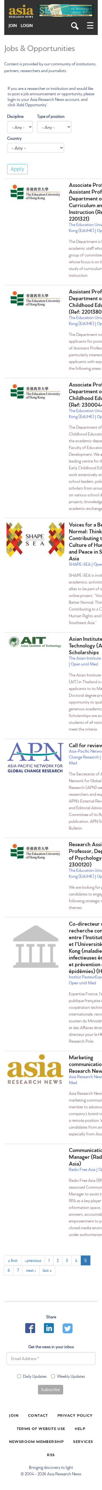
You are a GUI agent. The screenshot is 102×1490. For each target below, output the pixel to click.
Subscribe (50, 1389)
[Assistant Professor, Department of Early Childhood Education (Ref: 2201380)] (35, 299)
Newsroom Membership (36, 1441)
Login (27, 25)
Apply (17, 168)
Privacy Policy (75, 1415)
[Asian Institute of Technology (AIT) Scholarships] (35, 642)
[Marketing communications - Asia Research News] (35, 1069)
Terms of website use (41, 1428)
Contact (38, 1415)
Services (83, 1441)
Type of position (51, 116)
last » (47, 1270)
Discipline (15, 116)
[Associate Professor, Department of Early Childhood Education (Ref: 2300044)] (35, 392)
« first (13, 1260)
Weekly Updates (71, 1376)
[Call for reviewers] (35, 757)
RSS (51, 1454)
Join (12, 25)
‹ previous (33, 1260)
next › (31, 1270)
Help (80, 1428)
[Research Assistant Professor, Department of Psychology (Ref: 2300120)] (35, 851)
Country (14, 138)
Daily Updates (35, 1376)
